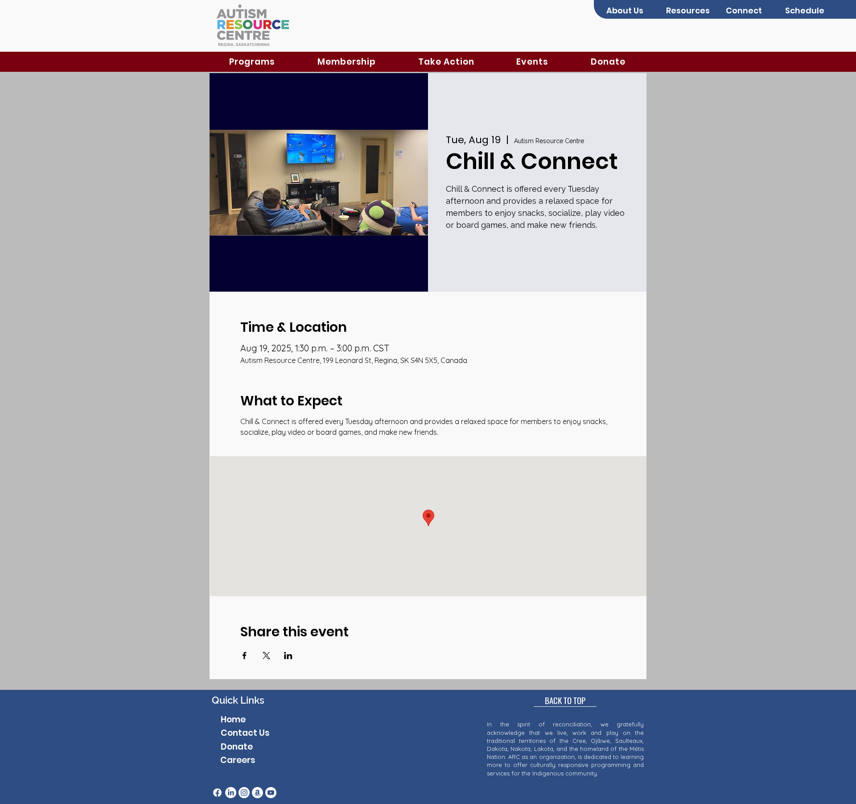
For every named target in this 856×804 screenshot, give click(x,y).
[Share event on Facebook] (244, 655)
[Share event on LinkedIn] (288, 655)
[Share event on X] (266, 655)
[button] (629, 10)
